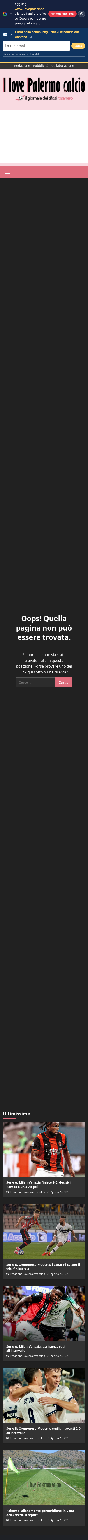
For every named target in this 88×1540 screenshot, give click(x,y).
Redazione (22, 65)
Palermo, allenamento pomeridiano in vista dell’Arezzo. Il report (40, 1513)
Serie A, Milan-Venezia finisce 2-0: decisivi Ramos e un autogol (38, 1184)
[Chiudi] (11, 13)
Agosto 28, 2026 (60, 1192)
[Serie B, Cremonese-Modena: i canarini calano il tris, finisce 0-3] (44, 1231)
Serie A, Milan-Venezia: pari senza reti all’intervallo (35, 1348)
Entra (78, 46)
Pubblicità (40, 65)
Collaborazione (62, 65)
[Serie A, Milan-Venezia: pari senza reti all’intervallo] (44, 1313)
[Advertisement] (44, 136)
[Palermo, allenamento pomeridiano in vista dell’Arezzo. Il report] (44, 1477)
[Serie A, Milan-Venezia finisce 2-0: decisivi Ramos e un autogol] (44, 1149)
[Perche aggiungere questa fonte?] (81, 14)
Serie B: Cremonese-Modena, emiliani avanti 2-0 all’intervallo (43, 1430)
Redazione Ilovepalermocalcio (27, 1192)
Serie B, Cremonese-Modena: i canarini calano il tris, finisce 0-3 (43, 1266)
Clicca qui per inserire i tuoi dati (21, 54)
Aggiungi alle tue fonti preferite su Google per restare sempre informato (37, 13)
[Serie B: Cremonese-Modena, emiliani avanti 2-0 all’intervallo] (44, 1395)
